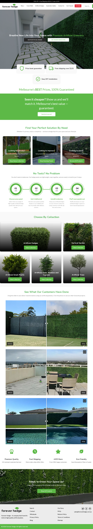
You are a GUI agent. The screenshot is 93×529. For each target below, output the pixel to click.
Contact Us (61, 6)
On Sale (78, 6)
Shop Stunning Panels (46, 161)
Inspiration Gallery (51, 6)
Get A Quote (69, 6)
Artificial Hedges (39, 6)
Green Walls (30, 6)
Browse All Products (76, 161)
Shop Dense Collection (17, 161)
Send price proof (46, 114)
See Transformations (58, 40)
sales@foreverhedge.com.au (83, 512)
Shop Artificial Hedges (35, 40)
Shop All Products (46, 491)
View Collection (31, 247)
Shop (22, 6)
